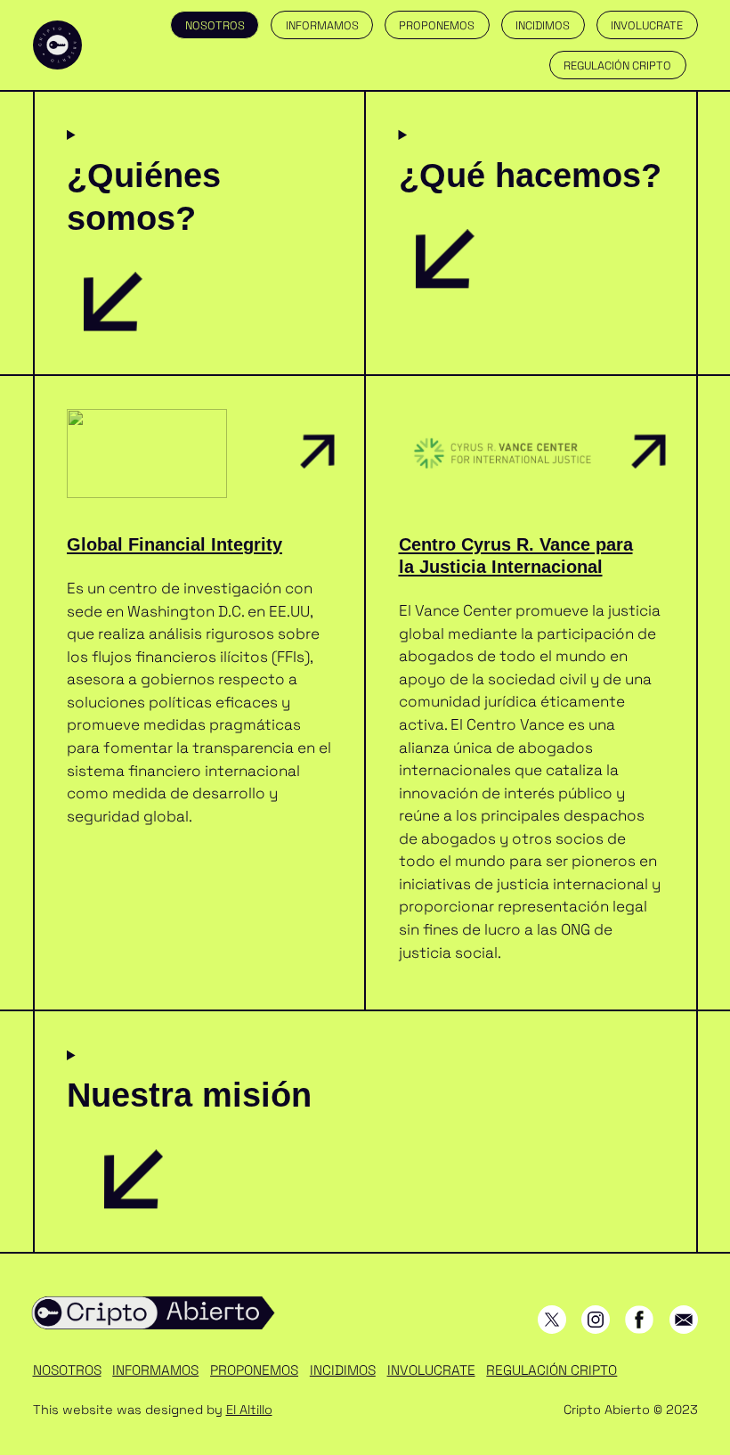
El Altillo (249, 1410)
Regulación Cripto (617, 65)
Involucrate (647, 25)
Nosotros (215, 25)
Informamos (322, 25)
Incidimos (542, 25)
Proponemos (436, 25)
